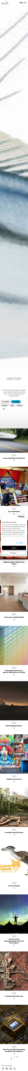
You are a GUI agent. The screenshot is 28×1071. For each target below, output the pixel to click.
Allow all (14, 547)
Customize (13, 553)
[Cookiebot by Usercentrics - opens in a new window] (19, 517)
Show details (19, 543)
